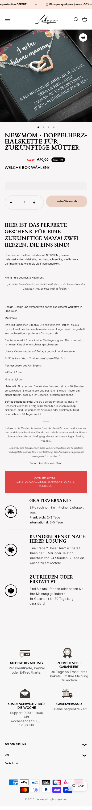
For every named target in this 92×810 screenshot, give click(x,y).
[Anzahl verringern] (12, 202)
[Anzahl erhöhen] (36, 202)
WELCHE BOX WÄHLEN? (27, 167)
